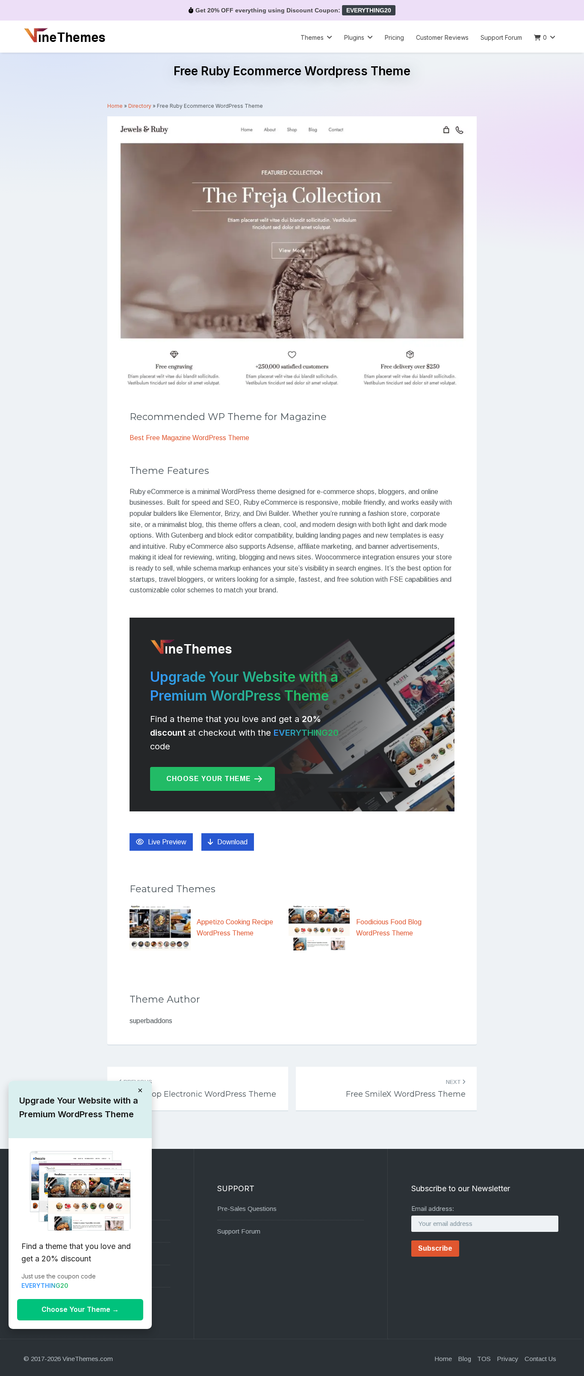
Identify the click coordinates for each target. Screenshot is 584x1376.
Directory (139, 106)
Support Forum (501, 37)
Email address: (432, 1208)
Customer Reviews (442, 37)
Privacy (508, 1358)
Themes (312, 37)
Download (232, 842)
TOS (484, 1358)
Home (115, 106)
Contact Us (540, 1358)
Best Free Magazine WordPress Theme (189, 437)
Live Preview (167, 842)
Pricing (394, 37)
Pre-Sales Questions (247, 1208)
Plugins (354, 37)
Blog (464, 1358)
